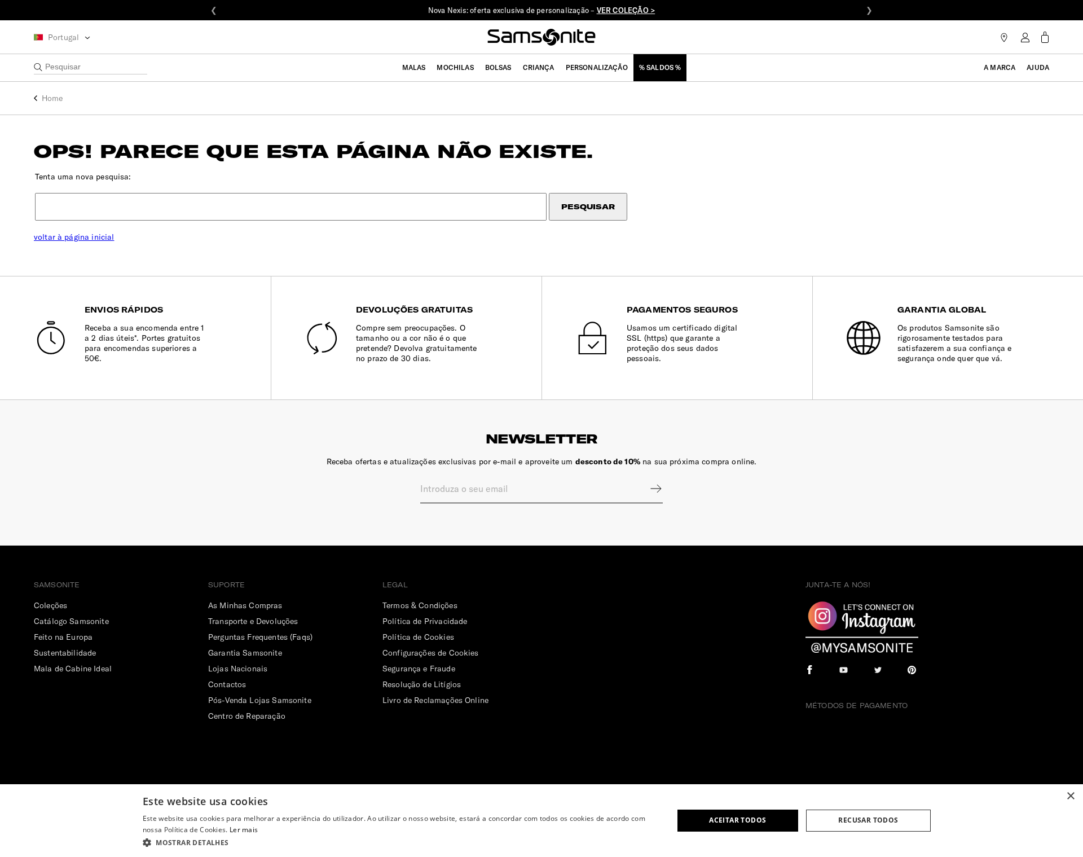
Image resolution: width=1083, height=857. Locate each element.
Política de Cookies (418, 637)
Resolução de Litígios (421, 684)
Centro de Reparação (246, 716)
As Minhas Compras (245, 605)
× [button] (1070, 796)
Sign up (649, 488)
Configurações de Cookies (430, 653)
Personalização (597, 67)
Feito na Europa (63, 637)
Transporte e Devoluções (253, 621)
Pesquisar (588, 207)
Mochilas (455, 67)
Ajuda (1038, 67)
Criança (538, 67)
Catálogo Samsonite (71, 621)
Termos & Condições (419, 605)
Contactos (227, 684)
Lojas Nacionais (237, 668)
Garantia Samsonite (245, 653)
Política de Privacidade (424, 621)
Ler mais (244, 829)
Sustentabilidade (65, 653)
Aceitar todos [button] (737, 820)
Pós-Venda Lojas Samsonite (259, 700)
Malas (414, 67)
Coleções (50, 605)
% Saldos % (660, 67)
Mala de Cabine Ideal (73, 668)
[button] (400, 842)
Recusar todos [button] (868, 820)
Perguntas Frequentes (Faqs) (260, 637)
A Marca (999, 67)
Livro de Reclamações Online (435, 700)
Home (52, 98)
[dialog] (541, 820)
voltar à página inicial (74, 237)
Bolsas (498, 67)
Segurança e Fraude (418, 668)
